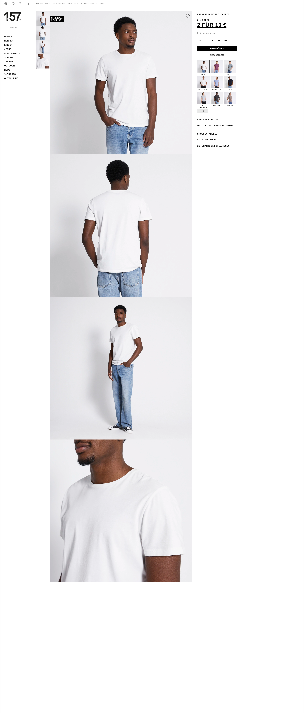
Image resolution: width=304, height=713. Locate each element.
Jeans (7, 49)
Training (9, 62)
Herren (8, 41)
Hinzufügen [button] (217, 48)
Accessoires (12, 53)
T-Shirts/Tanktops (59, 3)
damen (8, 37)
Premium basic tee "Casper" (94, 3)
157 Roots (10, 74)
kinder (8, 45)
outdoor (9, 66)
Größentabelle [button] (207, 134)
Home (7, 70)
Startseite (39, 3)
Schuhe (8, 57)
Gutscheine (11, 78)
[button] (20, 3)
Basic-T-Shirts (74, 3)
